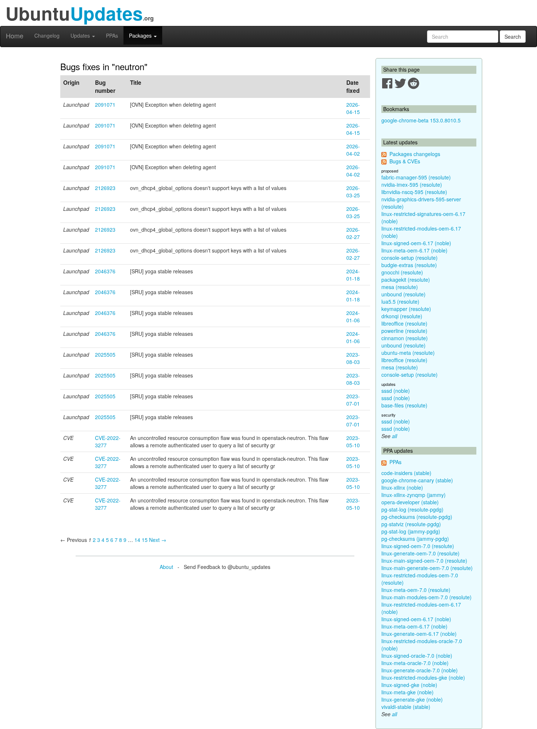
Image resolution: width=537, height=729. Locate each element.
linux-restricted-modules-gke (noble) (423, 677)
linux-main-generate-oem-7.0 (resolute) (427, 568)
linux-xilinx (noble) (402, 487)
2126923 (105, 187)
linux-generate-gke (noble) (412, 699)
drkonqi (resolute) (401, 316)
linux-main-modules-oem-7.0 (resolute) (426, 597)
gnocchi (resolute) (402, 272)
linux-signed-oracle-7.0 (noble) (416, 655)
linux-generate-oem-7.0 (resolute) (420, 553)
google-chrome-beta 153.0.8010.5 (421, 120)
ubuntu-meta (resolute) (408, 352)
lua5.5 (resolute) (400, 301)
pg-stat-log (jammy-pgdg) (410, 531)
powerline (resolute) (404, 330)
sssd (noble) (395, 390)
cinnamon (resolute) (404, 338)
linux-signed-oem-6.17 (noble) (416, 243)
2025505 (105, 354)
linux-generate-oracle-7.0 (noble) (419, 670)
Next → (157, 539)
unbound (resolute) (403, 294)
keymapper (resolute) (406, 308)
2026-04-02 (353, 150)
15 (145, 539)
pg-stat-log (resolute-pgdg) (412, 509)
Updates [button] (81, 35)
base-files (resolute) (404, 405)
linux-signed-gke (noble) (409, 684)
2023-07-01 (353, 399)
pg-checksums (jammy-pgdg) (415, 538)
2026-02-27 (353, 233)
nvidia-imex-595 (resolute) (411, 184)
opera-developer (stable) (410, 502)
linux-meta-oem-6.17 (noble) (414, 250)
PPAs (112, 35)
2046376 (105, 271)
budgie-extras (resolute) (409, 265)
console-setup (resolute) (409, 257)
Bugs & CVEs (404, 161)
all (394, 436)
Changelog (47, 35)
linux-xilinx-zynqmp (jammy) (413, 494)
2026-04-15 (353, 108)
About (166, 566)
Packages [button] (141, 35)
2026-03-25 (353, 191)
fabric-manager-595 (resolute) (416, 177)
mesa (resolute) (399, 287)
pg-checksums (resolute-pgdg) (416, 516)
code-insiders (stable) (406, 472)
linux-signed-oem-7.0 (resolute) (417, 546)
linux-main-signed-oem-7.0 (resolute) (424, 560)
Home (14, 35)
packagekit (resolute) (405, 279)
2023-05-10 (353, 441)
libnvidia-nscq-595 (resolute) (414, 191)
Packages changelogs (414, 153)
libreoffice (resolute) (404, 323)
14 (137, 539)
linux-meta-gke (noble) (407, 692)
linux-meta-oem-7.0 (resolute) (415, 589)
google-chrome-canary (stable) (417, 480)
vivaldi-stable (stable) (405, 706)
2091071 (105, 104)
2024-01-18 (353, 274)
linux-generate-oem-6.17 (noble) (419, 633)
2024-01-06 (353, 316)
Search (512, 36)
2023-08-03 (353, 358)
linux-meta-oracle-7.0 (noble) (415, 663)
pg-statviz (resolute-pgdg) (411, 524)
